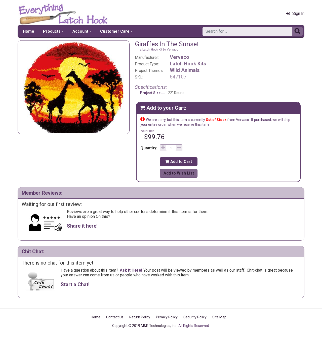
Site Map (219, 317)
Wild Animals (185, 70)
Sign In (298, 13)
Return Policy (139, 317)
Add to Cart (178, 161)
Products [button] (52, 31)
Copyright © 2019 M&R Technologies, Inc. (144, 326)
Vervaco (179, 57)
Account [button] (80, 31)
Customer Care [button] (115, 31)
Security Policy (195, 317)
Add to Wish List (179, 173)
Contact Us (115, 317)
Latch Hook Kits (188, 64)
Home (28, 31)
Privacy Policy (167, 317)
